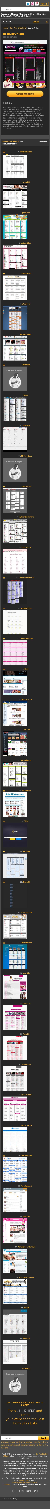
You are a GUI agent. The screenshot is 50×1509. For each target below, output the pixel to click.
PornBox (26, 426)
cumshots (5, 1445)
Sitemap (7, 1484)
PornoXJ (26, 882)
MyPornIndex (26, 1095)
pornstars (38, 1442)
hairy (27, 1445)
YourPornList (26, 274)
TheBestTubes (26, 152)
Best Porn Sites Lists (10, 141)
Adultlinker (26, 791)
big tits (22, 1442)
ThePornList (26, 547)
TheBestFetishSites (26, 578)
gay (17, 1442)
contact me (23, 1480)
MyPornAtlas (26, 1125)
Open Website (25, 93)
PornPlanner (26, 760)
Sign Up (44, 3)
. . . (10, 1448)
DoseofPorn (26, 1064)
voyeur (12, 1445)
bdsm (32, 1445)
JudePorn (26, 213)
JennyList (26, 973)
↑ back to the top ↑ (9, 1499)
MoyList (26, 1338)
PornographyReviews (26, 1247)
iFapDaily (26, 851)
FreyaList (26, 1034)
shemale (4, 1442)
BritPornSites (26, 1156)
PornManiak (26, 487)
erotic (45, 1445)
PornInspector (26, 699)
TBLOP (26, 395)
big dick (39, 1445)
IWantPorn (26, 304)
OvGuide (26, 730)
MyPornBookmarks (26, 517)
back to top (43, 141)
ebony (44, 1442)
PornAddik (26, 182)
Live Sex (36, 22)
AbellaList (26, 1004)
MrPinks (26, 1217)
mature (12, 1442)
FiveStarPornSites (26, 1277)
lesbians (4, 1448)
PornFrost (26, 1369)
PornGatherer (26, 334)
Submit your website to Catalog (25, 1482)
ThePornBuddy (26, 639)
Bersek (26, 1308)
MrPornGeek (26, 456)
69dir (26, 669)
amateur (29, 1442)
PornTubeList (26, 1186)
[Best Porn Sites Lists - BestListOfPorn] (22, 103)
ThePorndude (26, 912)
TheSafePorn (26, 943)
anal (18, 1445)
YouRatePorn (26, 608)
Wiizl (26, 821)
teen (22, 1445)
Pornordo (26, 365)
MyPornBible (26, 243)
